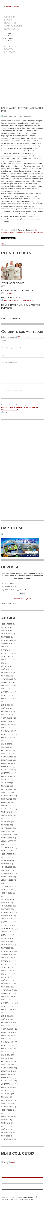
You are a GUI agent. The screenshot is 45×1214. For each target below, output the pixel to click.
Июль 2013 (5, 1113)
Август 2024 (6, 699)
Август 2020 (6, 854)
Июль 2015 (5, 1052)
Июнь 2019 (6, 899)
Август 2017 (6, 971)
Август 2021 (6, 815)
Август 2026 (6, 624)
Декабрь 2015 (7, 1035)
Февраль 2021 (7, 835)
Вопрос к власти (10, 48)
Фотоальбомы (13, 25)
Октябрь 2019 (7, 886)
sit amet (40, 232)
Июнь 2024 (6, 705)
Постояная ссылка (11, 235)
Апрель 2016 (6, 1022)
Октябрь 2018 (7, 925)
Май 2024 (5, 708)
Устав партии (8, 35)
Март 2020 (5, 870)
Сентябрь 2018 (8, 929)
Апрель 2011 (6, 1133)
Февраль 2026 (7, 640)
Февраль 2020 (7, 873)
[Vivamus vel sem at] (11, 270)
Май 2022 (5, 786)
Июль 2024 (5, 702)
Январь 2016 (6, 1032)
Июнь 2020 (6, 860)
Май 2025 (5, 669)
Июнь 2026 (6, 627)
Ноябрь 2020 (6, 844)
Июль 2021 (5, 818)
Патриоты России (25, 230)
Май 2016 (5, 1019)
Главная (9, 16)
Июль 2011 (5, 1126)
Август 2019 (6, 893)
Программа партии (9, 40)
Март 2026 (5, 637)
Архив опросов (8, 604)
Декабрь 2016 (7, 997)
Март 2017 (5, 987)
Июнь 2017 (6, 977)
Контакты (10, 52)
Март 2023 (5, 754)
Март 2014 (5, 1103)
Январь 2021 (6, 838)
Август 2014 (6, 1087)
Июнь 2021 (6, 822)
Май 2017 (5, 980)
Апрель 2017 (6, 984)
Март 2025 (5, 676)
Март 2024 (5, 715)
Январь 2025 (6, 682)
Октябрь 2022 (7, 770)
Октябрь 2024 (7, 692)
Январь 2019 (6, 916)
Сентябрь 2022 (8, 773)
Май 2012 (5, 1120)
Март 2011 (5, 1136)
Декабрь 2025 (7, 647)
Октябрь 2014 (7, 1081)
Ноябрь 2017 (6, 961)
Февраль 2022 (7, 796)
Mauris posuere (11, 297)
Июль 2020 (5, 857)
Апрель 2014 (6, 1100)
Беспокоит (9, 583)
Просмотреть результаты (22, 599)
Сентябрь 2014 (8, 1084)
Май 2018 (5, 941)
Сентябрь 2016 (8, 1006)
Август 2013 (6, 1110)
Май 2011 (5, 1129)
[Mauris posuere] (8, 293)
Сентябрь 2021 (8, 812)
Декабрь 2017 (7, 958)
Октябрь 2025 (7, 653)
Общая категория (22, 232)
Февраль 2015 (7, 1068)
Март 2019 (5, 909)
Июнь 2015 (6, 1055)
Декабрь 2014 (7, 1074)
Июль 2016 (5, 1013)
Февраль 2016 (7, 1029)
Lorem (33, 232)
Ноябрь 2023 (6, 728)
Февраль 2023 (7, 757)
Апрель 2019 (6, 906)
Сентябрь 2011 (7, 1123)
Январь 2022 (6, 799)
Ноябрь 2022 (6, 767)
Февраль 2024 (7, 718)
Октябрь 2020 (7, 848)
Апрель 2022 (6, 789)
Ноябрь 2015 (6, 1039)
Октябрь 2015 (7, 1042)
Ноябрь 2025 (6, 650)
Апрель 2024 (6, 711)
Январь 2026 (6, 643)
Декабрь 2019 (7, 880)
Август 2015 (6, 1048)
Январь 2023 (6, 760)
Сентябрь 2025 (8, 656)
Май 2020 (5, 864)
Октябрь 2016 (7, 1003)
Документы (12, 28)
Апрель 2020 (6, 867)
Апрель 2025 (6, 673)
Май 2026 (5, 630)
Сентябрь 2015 (8, 1045)
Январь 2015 (6, 1071)
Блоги (8, 19)
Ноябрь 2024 (6, 689)
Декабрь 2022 (7, 763)
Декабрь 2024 (7, 686)
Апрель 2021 (6, 828)
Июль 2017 (5, 974)
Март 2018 (5, 948)
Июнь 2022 (6, 783)
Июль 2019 (5, 896)
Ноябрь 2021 (6, 805)
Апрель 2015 (6, 1061)
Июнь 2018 (6, 938)
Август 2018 (6, 932)
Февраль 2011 (7, 1139)
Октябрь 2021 (7, 809)
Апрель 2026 (6, 634)
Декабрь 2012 (7, 1116)
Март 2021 (5, 831)
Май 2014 (5, 1097)
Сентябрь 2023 (8, 734)
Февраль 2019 (7, 912)
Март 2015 (5, 1065)
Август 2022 (6, 776)
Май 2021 (5, 825)
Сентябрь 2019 (8, 890)
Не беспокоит (11, 586)
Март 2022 (5, 792)
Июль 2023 (5, 741)
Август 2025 (6, 660)
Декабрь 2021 (7, 802)
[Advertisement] (22, 84)
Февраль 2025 (7, 679)
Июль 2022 (5, 779)
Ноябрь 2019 (6, 883)
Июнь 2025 (6, 666)
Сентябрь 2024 (8, 695)
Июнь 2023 (6, 744)
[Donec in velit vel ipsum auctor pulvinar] (17, 300)
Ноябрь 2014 (6, 1078)
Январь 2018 (6, 954)
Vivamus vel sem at (12, 283)
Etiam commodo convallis (17, 290)
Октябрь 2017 (7, 964)
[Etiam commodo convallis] (11, 286)
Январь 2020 (6, 877)
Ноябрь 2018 (6, 922)
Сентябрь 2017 (8, 967)
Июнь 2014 (6, 1094)
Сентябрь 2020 (8, 851)
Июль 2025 (5, 663)
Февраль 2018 (7, 951)
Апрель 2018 (6, 945)
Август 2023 (6, 737)
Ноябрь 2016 (6, 1000)
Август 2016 (6, 1010)
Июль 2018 (5, 935)
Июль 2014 (5, 1090)
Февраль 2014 (7, 1107)
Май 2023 (5, 747)
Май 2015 (5, 1058)
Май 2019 (5, 903)
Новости (10, 22)
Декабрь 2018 (7, 919)
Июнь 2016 (6, 1016)
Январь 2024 (6, 721)
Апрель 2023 (6, 750)
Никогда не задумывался (16, 590)
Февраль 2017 (7, 990)
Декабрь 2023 (7, 724)
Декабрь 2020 (7, 841)
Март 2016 (5, 1026)
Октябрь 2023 (7, 731)
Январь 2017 (6, 993)
